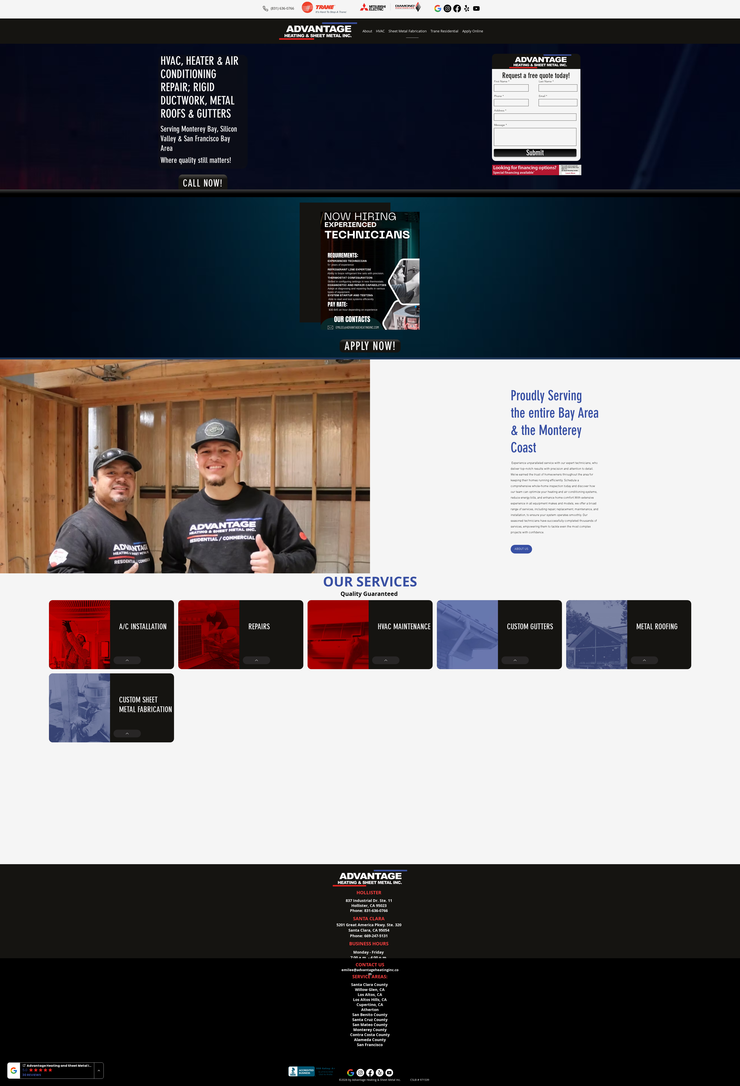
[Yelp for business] (467, 8)
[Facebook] (457, 8)
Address (499, 110)
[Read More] (127, 660)
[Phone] (265, 8)
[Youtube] (476, 8)
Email (542, 96)
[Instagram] (447, 8)
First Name (500, 81)
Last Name (545, 81)
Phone (498, 96)
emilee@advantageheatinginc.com (370, 971)
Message (499, 125)
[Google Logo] (438, 8)
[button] (380, 31)
